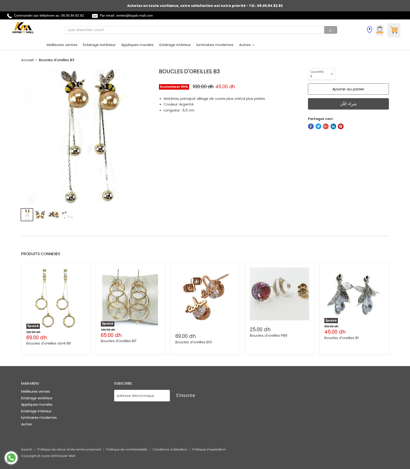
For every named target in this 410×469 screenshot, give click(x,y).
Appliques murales (137, 44)
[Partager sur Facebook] (311, 126)
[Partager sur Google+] (326, 126)
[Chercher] (330, 29)
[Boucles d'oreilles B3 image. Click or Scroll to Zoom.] (85, 136)
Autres (245, 44)
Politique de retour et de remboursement (69, 449)
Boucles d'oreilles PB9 (268, 335)
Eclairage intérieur (175, 44)
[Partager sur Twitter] (318, 126)
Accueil (27, 60)
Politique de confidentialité (126, 449)
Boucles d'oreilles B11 (118, 340)
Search (26, 449)
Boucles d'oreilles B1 (341, 337)
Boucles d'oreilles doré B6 (48, 343)
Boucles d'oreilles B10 (193, 342)
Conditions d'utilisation (170, 449)
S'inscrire (185, 395)
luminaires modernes (214, 44)
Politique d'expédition (209, 449)
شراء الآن (348, 104)
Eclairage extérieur (99, 44)
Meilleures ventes (62, 44)
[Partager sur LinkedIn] (333, 126)
